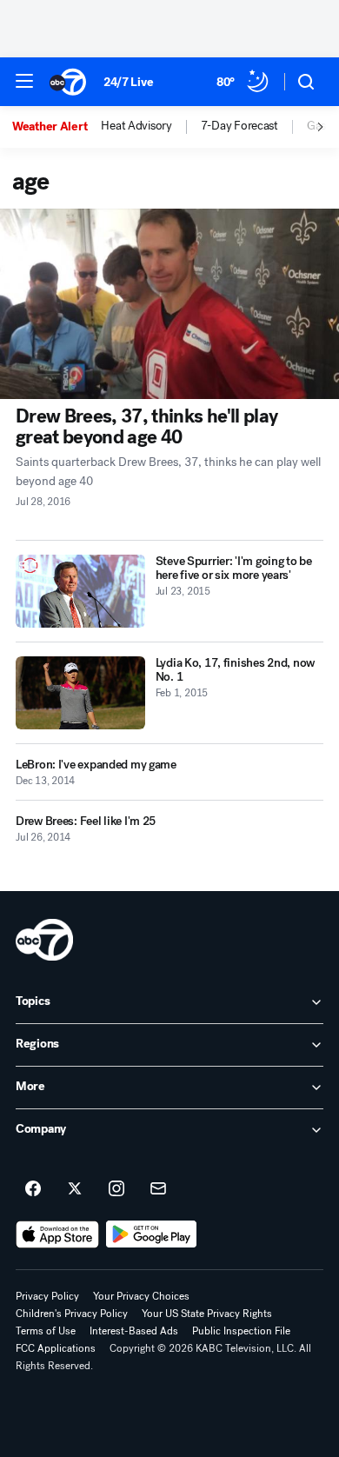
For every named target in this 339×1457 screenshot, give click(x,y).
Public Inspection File (241, 1331)
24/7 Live (128, 82)
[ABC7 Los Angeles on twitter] (74, 1189)
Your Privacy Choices (141, 1296)
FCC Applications (56, 1348)
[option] (56, 127)
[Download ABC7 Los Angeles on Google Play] (151, 1234)
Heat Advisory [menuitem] (136, 126)
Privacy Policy (47, 1296)
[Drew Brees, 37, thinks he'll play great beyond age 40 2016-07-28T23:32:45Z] (169, 304)
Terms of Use (46, 1331)
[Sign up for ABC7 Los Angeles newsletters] (158, 1189)
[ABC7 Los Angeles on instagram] (116, 1189)
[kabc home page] (44, 940)
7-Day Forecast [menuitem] (239, 126)
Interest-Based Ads (134, 1331)
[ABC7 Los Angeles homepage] (68, 82)
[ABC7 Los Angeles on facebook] (33, 1189)
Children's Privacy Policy (72, 1313)
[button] (24, 80)
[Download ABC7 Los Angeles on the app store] (57, 1234)
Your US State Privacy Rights (207, 1313)
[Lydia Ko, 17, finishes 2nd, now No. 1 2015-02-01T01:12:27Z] (80, 692)
